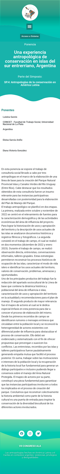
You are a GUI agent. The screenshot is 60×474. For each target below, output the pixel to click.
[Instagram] (30, 433)
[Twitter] (38, 433)
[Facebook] (22, 433)
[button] (29, 27)
